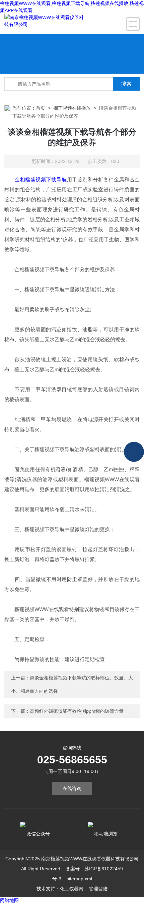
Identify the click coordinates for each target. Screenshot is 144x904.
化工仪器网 (71, 888)
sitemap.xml (79, 878)
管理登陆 (98, 888)
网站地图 (9, 900)
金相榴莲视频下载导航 (41, 179)
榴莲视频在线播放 (72, 108)
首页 (40, 108)
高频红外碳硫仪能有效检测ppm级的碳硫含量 (77, 711)
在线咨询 (72, 788)
